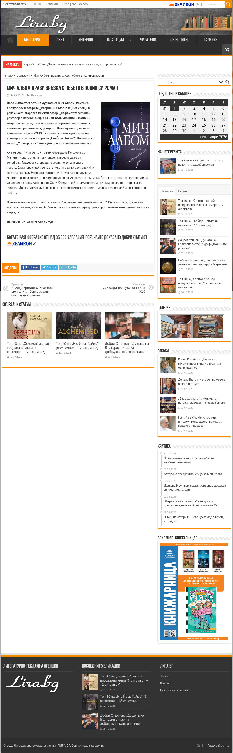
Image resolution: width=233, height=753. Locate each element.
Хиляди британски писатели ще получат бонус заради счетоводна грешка (32, 290)
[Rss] (197, 4)
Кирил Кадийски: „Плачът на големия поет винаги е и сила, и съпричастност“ (72, 64)
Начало (10, 39)
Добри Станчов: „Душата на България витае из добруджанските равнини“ (127, 348)
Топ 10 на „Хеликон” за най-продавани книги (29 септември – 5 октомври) (201, 283)
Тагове (182, 191)
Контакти (52, 4)
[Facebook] (201, 4)
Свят (60, 40)
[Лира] (41, 19)
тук (50, 222)
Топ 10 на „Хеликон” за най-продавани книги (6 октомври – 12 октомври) (28, 348)
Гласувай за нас (219, 745)
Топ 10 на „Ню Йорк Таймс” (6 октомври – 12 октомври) (77, 346)
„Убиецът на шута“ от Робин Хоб (124, 288)
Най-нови (167, 191)
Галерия (211, 40)
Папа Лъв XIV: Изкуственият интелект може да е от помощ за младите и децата (200, 421)
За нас (37, 4)
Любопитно (180, 40)
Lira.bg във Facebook (75, 4)
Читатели (148, 40)
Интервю (86, 40)
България (32, 40)
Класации (115, 40)
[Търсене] (228, 4)
